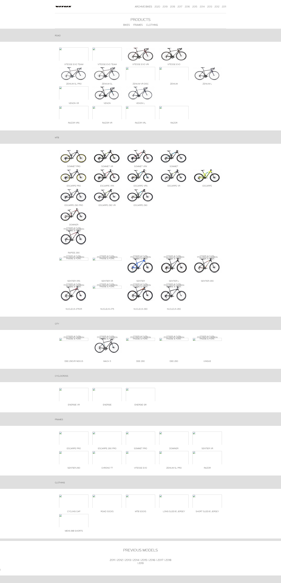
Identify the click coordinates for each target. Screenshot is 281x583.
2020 (157, 6)
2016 (187, 6)
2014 (202, 6)
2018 (172, 6)
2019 (165, 6)
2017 (180, 6)
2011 (224, 6)
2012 (217, 6)
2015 (194, 6)
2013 (209, 6)
